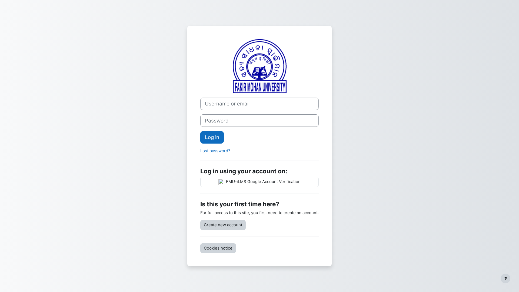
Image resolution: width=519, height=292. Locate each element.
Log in (212, 137)
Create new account (223, 224)
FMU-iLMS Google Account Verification (263, 181)
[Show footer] (505, 278)
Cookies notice (218, 248)
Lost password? (215, 150)
